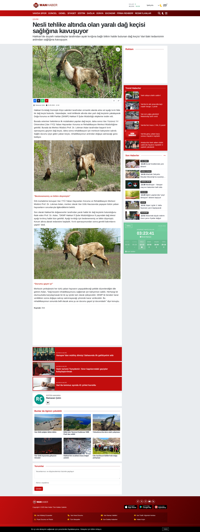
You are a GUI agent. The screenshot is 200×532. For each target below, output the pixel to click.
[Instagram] (145, 501)
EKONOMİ (110, 13)
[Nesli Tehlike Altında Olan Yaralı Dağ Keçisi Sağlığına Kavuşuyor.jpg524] (77, 166)
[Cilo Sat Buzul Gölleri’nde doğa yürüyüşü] (106, 446)
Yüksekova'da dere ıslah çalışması (106, 432)
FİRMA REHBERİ (125, 13)
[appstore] (131, 507)
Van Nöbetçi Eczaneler (44, 515)
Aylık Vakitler (131, 251)
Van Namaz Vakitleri (110, 515)
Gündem (144, 192)
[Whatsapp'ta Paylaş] (42, 100)
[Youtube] (149, 501)
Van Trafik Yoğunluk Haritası (146, 515)
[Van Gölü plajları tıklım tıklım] (48, 422)
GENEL (62, 13)
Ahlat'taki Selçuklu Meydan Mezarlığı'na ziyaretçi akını (152, 175)
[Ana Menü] (166, 13)
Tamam (165, 529)
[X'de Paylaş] (38, 100)
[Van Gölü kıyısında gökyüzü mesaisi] (48, 446)
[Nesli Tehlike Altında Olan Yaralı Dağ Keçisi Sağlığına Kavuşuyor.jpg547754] (77, 253)
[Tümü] (165, 156)
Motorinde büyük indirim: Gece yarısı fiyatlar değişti (152, 217)
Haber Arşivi (141, 519)
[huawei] (160, 507)
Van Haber (144, 161)
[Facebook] (138, 501)
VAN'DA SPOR (39, 13)
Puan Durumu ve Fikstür (45, 519)
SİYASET (72, 13)
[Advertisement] (77, 327)
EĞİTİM (81, 13)
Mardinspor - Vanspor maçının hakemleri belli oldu (151, 186)
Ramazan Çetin (40, 105)
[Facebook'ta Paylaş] (34, 100)
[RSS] (153, 501)
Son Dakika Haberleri (110, 519)
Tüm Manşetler (75, 519)
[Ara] (159, 13)
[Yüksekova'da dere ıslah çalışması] (106, 422)
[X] (141, 501)
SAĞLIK (91, 13)
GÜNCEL (52, 13)
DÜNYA (99, 13)
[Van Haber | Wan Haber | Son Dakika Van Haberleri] (45, 5)
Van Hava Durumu (77, 515)
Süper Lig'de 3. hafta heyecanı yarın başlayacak (151, 206)
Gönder (39, 489)
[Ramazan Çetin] (39, 399)
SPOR (143, 202)
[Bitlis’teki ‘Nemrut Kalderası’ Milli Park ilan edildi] (77, 422)
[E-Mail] (48, 402)
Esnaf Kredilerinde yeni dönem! (152, 165)
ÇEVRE (36, 19)
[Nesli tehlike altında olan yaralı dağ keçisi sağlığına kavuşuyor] (77, 72)
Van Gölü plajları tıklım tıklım (45, 432)
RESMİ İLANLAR (143, 13)
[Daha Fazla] (46, 100)
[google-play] (145, 507)
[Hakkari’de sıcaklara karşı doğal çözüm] (77, 446)
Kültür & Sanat (146, 171)
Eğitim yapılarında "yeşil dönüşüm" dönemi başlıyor (152, 196)
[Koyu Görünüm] (162, 13)
